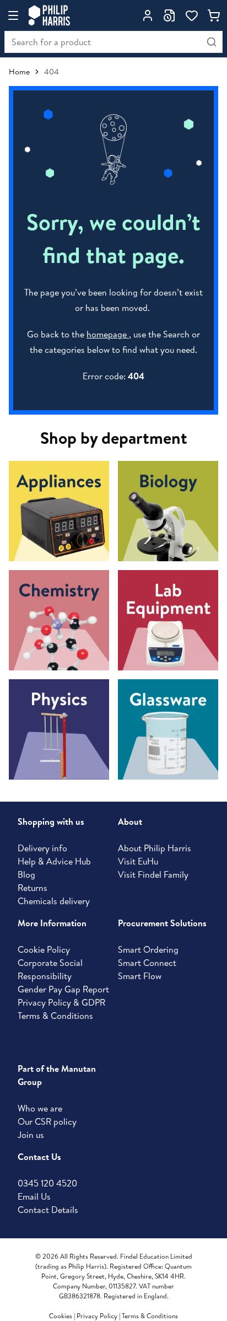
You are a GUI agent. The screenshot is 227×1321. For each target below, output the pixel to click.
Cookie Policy (44, 949)
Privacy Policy (97, 1315)
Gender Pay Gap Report (63, 989)
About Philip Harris (154, 848)
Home (19, 71)
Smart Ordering (148, 949)
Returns (32, 888)
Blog (26, 874)
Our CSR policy (47, 1121)
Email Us (34, 1196)
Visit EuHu (138, 861)
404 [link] (51, 71)
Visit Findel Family (153, 874)
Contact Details (48, 1210)
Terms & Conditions (55, 1015)
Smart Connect (147, 963)
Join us (31, 1135)
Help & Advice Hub (54, 861)
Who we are (40, 1108)
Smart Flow (139, 976)
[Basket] (214, 15)
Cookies (61, 1315)
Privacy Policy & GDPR (61, 1002)
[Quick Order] (170, 15)
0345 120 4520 (47, 1183)
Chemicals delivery (54, 901)
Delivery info (42, 848)
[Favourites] (192, 15)
